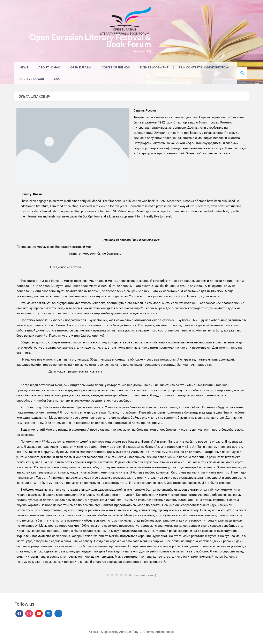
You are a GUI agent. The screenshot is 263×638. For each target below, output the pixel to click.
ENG (57, 78)
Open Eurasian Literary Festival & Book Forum (90, 40)
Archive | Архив (32, 78)
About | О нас (49, 67)
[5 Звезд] (126, 575)
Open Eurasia (80, 67)
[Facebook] (19, 614)
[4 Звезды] (121, 575)
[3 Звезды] (117, 575)
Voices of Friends (116, 67)
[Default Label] (39, 614)
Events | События (154, 67)
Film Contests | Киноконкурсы (204, 67)
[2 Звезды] (112, 575)
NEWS (24, 67)
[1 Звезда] (108, 575)
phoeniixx (167, 631)
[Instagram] (29, 614)
